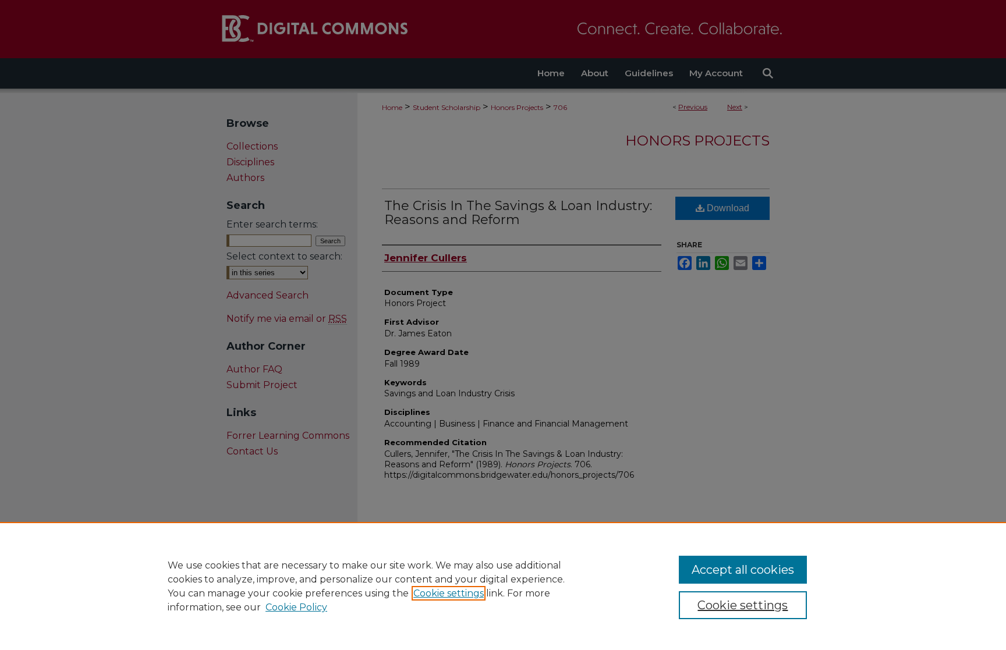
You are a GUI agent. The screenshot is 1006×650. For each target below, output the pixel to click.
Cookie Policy (296, 607)
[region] (503, 586)
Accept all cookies (743, 570)
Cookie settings (448, 593)
